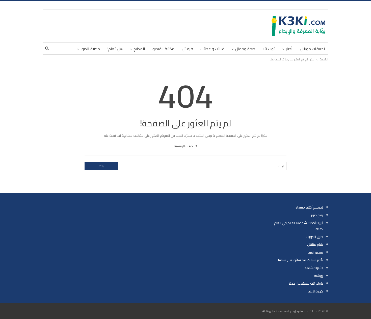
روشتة (318, 275)
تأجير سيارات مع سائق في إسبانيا (300, 260)
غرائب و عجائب (212, 49)
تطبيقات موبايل (312, 49)
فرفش (187, 49)
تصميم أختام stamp (309, 207)
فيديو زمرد (315, 252)
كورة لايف (315, 291)
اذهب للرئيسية (184, 146)
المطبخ (139, 49)
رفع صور (317, 215)
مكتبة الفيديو (163, 49)
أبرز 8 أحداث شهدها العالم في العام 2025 (298, 226)
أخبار (289, 49)
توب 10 (268, 49)
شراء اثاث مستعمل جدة (306, 283)
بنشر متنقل (315, 244)
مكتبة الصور (90, 49)
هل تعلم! (115, 49)
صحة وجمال (245, 49)
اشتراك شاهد (313, 268)
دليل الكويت (314, 237)
